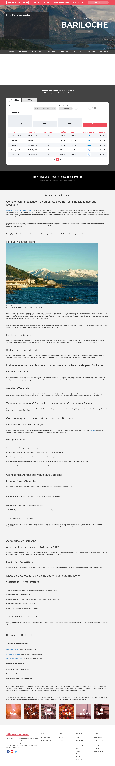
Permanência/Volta (64, 106)
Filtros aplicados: (14, 112)
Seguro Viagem (98, 748)
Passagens (11, 51)
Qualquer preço (79, 106)
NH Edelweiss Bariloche (13, 654)
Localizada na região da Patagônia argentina (19, 210)
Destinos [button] (74, 2)
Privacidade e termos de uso (48, 743)
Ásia (77, 748)
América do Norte (80, 740)
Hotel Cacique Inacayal (12, 650)
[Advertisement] (57, 70)
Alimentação (91, 51)
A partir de (12, 106)
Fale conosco (62, 743)
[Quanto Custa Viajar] (18, 2)
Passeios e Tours (52, 51)
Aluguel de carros (98, 751)
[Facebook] (8, 751)
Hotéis (49, 2)
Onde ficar (24, 51)
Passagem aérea (98, 737)
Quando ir (77, 51)
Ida (35, 106)
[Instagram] (12, 751)
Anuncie (61, 740)
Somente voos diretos (98, 106)
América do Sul (80, 745)
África (77, 737)
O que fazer (37, 51)
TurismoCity (92, 430)
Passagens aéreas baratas (61, 2)
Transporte (104, 51)
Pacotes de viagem (98, 740)
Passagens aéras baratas (47, 740)
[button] (66, 108)
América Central (80, 743)
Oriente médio (80, 759)
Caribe (78, 751)
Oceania (78, 756)
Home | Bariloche (85, 31)
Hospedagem (97, 743)
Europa (78, 754)
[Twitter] (16, 751)
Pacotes (65, 51)
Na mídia (61, 737)
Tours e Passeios (98, 745)
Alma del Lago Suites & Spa (14, 658)
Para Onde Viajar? (39, 2)
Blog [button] (82, 2)
